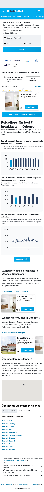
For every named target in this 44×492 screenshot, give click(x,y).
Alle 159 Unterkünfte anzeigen (13, 332)
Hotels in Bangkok (8, 441)
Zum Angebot (31, 107)
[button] (3, 11)
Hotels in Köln (7, 444)
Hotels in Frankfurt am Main (12, 435)
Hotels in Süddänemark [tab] (27, 411)
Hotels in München (8, 427)
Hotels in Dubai (7, 447)
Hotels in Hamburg (8, 424)
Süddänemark (23, 484)
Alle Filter (38, 86)
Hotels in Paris (7, 429)
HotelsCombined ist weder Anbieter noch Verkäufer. (18, 466)
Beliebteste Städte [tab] (9, 411)
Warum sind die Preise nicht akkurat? (16, 475)
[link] (22, 114)
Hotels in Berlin (7, 421)
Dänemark (9, 484)
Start (2, 484)
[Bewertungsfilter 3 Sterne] (11, 90)
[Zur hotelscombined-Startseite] (15, 11)
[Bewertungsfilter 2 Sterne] (4, 90)
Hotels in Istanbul (8, 449)
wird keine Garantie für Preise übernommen (15, 460)
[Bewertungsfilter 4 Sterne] (18, 90)
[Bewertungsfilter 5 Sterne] (28, 90)
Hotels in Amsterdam (9, 432)
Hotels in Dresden (8, 438)
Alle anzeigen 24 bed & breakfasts (15, 291)
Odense (35, 484)
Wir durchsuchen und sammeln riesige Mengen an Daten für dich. (20, 471)
